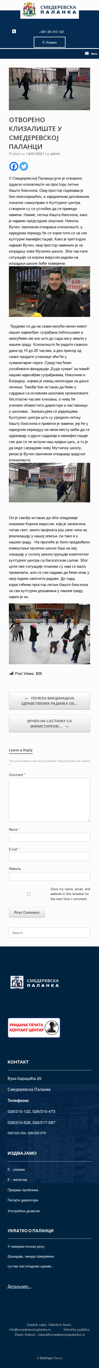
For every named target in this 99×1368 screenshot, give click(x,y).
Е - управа (16, 1169)
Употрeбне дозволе (24, 1210)
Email (14, 849)
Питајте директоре (23, 1199)
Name (14, 829)
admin (55, 153)
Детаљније (18, 1286)
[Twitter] (23, 166)
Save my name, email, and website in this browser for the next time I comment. (70, 893)
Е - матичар (17, 1179)
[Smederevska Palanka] (49, 10)
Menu (94, 53)
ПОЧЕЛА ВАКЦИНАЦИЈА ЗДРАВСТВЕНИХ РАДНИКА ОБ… (49, 700)
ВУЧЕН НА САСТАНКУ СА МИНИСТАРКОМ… (49, 723)
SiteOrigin (46, 1358)
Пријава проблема (23, 1189)
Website (15, 868)
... (29, 1286)
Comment (17, 774)
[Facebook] (13, 166)
